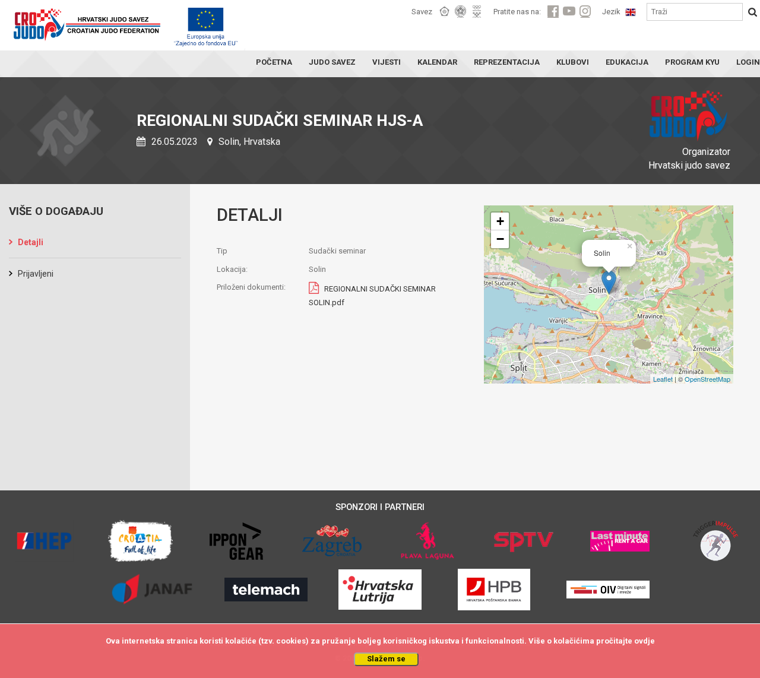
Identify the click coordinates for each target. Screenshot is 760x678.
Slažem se (386, 658)
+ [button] (500, 221)
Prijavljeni (35, 273)
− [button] (500, 239)
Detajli (30, 242)
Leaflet (663, 379)
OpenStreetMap (707, 379)
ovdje (644, 640)
